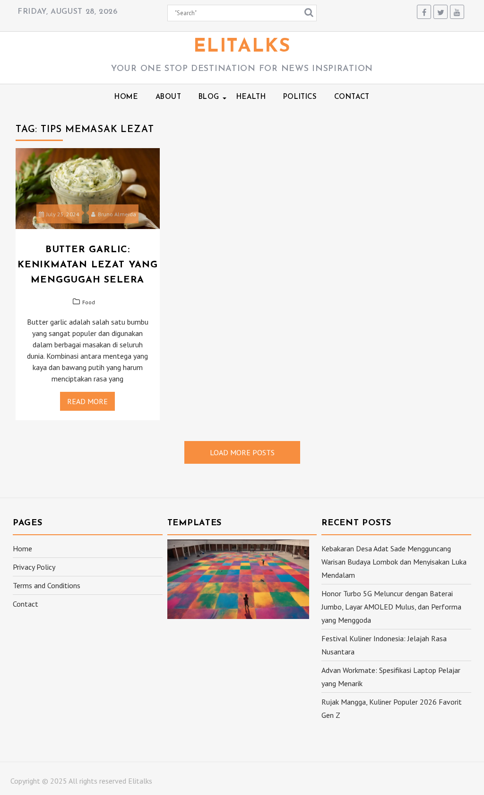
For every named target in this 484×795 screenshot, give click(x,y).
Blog (209, 97)
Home (126, 97)
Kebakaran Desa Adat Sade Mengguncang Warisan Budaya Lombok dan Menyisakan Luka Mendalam (394, 562)
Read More (87, 401)
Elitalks (242, 46)
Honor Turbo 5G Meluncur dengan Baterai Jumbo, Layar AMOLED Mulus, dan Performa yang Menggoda (391, 607)
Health (251, 97)
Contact (352, 97)
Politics (300, 97)
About (169, 97)
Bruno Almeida (117, 214)
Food (88, 302)
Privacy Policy (34, 567)
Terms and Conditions (46, 585)
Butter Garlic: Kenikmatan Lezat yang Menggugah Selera (87, 265)
